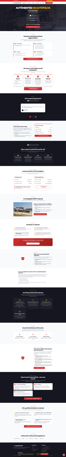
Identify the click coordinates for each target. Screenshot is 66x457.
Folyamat (33, 2)
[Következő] (36, 117)
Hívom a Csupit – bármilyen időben (33, 398)
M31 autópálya (36, 438)
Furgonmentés (34, 450)
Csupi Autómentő (18, 2)
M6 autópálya (31, 438)
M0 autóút (23, 438)
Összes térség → (42, 438)
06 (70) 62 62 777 (33, 243)
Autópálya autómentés (17, 438)
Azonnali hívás (49, 2)
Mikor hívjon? (29, 2)
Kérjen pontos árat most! (43, 135)
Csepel (27, 438)
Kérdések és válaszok (35, 449)
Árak (40, 2)
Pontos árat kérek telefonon (43, 187)
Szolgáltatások (24, 2)
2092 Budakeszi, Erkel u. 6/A (45, 449)
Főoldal (33, 446)
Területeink (37, 2)
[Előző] (30, 117)
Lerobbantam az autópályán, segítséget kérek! (33, 88)
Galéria (43, 2)
